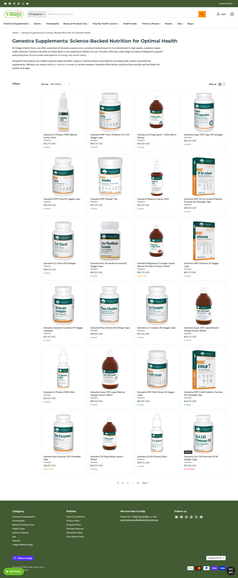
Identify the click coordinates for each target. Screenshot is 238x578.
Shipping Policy (73, 524)
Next (145, 483)
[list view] (224, 84)
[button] (222, 14)
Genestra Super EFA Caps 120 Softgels (203, 134)
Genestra (47, 140)
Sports (37, 23)
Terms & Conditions (75, 516)
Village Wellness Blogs (22, 544)
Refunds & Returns (74, 528)
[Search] (202, 14)
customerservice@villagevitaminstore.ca (139, 520)
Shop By (16, 540)
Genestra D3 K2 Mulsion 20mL (152, 456)
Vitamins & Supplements (16, 23)
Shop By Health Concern (105, 23)
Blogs (190, 23)
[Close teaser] (225, 565)
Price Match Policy (75, 536)
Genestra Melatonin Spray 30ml (153, 199)
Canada (225, 3)
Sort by (44, 84)
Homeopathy (52, 23)
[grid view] (220, 84)
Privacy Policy (72, 520)
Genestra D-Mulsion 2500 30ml (59, 392)
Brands (168, 23)
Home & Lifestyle (151, 23)
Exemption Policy (74, 532)
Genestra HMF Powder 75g (103, 199)
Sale (179, 23)
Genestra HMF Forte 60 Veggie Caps (62, 199)
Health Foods (130, 23)
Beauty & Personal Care (75, 23)
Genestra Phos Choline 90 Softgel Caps (110, 327)
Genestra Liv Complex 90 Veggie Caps (156, 327)
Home (15, 33)
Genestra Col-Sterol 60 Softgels (60, 263)
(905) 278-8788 (140, 516)
